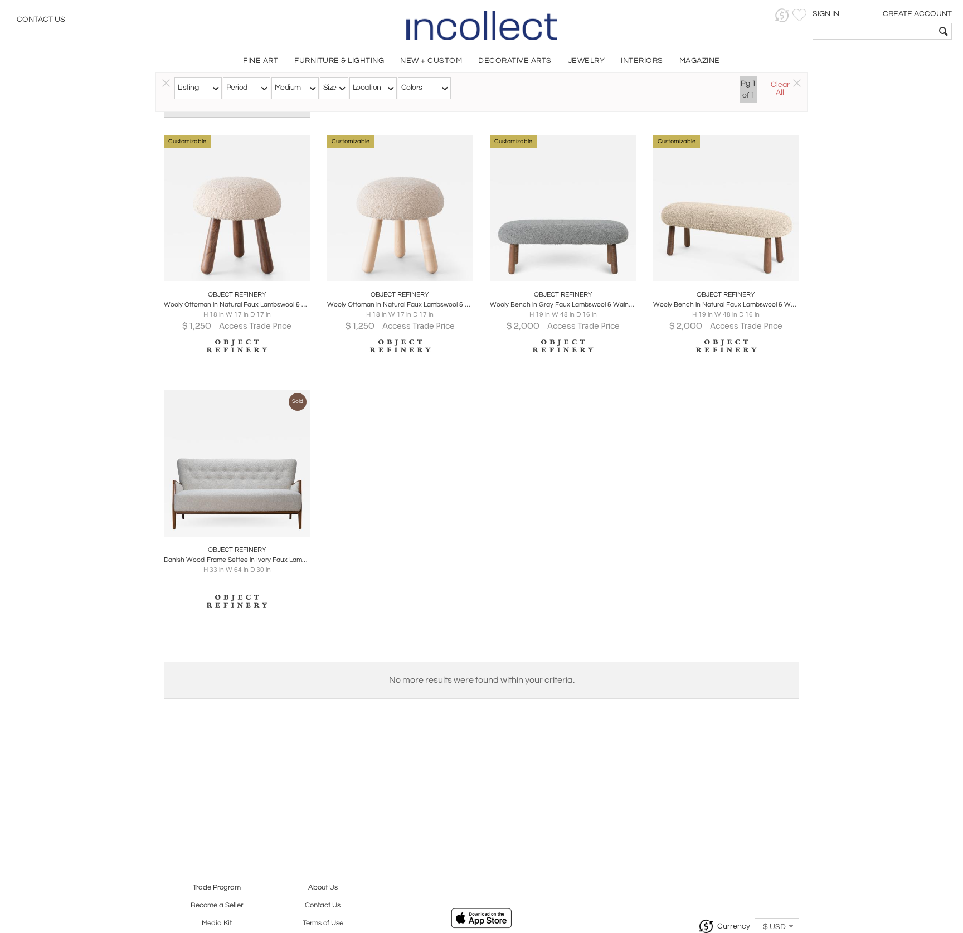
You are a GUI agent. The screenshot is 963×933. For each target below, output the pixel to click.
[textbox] (874, 31)
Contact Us (41, 19)
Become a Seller (217, 905)
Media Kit (217, 923)
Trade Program (217, 887)
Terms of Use (323, 923)
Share (229, 270)
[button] (782, 15)
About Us (323, 887)
